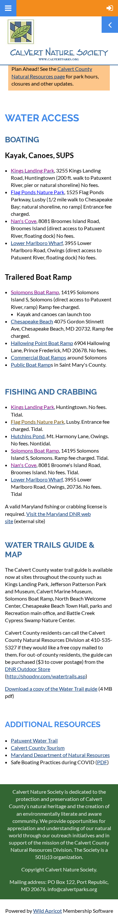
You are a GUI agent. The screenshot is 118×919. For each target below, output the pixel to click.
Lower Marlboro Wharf (37, 243)
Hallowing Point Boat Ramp (42, 343)
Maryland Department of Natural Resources (60, 755)
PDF (102, 762)
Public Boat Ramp (31, 364)
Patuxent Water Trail (34, 740)
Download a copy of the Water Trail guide (51, 688)
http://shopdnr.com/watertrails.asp (46, 676)
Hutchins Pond (28, 436)
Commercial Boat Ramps (38, 357)
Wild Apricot (47, 911)
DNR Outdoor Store (27, 669)
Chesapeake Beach (32, 321)
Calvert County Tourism (38, 748)
